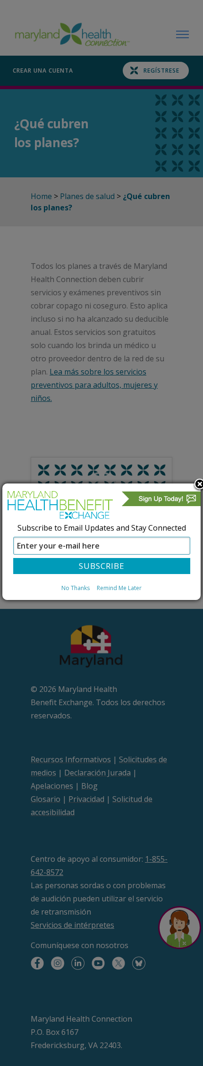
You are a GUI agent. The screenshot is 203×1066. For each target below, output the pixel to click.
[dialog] (101, 541)
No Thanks (75, 588)
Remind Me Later (119, 588)
